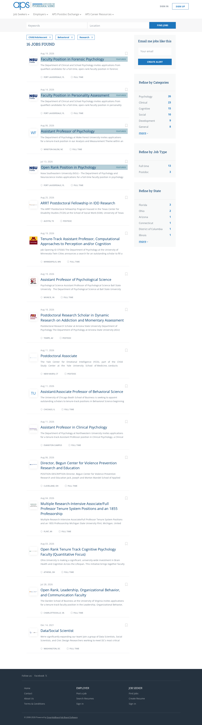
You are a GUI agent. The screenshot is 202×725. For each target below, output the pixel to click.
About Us (29, 698)
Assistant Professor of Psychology (68, 131)
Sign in (164, 6)
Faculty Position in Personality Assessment (75, 95)
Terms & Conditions (34, 703)
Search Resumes (85, 698)
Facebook (39, 675)
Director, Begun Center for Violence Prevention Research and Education (79, 465)
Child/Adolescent (38, 37)
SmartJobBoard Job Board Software (62, 717)
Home (27, 688)
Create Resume (137, 698)
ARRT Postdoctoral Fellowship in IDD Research (78, 203)
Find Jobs (162, 25)
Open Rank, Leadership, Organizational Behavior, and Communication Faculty (80, 592)
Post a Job (81, 693)
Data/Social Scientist (57, 630)
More (142, 133)
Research (84, 37)
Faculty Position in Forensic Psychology (72, 59)
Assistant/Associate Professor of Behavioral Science (82, 391)
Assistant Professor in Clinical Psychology (74, 427)
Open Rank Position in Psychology (68, 167)
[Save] (123, 54)
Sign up (180, 6)
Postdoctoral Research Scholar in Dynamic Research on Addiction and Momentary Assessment (82, 317)
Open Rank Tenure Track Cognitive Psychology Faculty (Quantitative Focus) (78, 551)
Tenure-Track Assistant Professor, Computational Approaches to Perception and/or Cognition (80, 241)
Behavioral (63, 37)
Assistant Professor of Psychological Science (76, 279)
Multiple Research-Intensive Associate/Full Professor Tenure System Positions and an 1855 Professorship (79, 508)
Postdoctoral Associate (59, 355)
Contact (28, 693)
